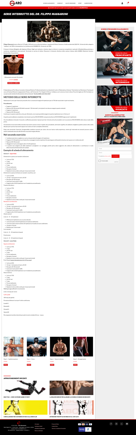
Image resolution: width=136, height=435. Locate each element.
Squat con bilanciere (9, 244)
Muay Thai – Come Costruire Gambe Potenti (17, 397)
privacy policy (107, 156)
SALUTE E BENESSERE (70, 3)
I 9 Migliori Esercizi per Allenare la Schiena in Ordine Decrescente (70, 397)
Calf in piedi (7, 294)
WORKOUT (60, 3)
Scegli (5, 364)
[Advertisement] (48, 327)
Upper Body (13, 153)
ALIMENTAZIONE (88, 3)
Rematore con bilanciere (10, 201)
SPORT (80, 3)
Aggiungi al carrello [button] (13, 83)
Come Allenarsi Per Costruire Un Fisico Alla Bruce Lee (20, 416)
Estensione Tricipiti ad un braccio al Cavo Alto (64, 416)
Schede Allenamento (49, 3)
